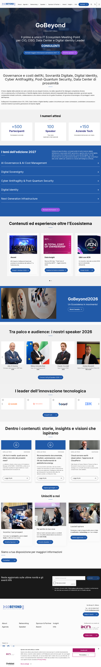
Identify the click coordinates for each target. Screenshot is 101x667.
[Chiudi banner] (98, 648)
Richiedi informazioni (49, 210)
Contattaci (6, 560)
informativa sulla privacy (76, 588)
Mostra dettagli (25, 664)
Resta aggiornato (77, 537)
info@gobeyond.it (94, 610)
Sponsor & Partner (54, 4)
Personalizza (82, 654)
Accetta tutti (83, 650)
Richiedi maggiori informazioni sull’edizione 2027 (41, 53)
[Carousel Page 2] (51, 280)
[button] (95, 4)
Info (76, 4)
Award (64, 4)
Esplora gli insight (49, 488)
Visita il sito (88, 635)
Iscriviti (82, 4)
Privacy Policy (42, 659)
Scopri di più (84, 270)
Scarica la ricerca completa (55, 270)
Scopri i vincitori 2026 (19, 270)
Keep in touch (89, 614)
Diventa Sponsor (10, 542)
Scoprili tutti (48, 415)
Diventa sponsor (68, 53)
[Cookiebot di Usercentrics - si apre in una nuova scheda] (10, 664)
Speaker (42, 4)
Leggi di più (8, 478)
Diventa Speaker (44, 542)
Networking (33, 4)
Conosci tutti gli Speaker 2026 (49, 377)
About (19, 4)
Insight (70, 4)
